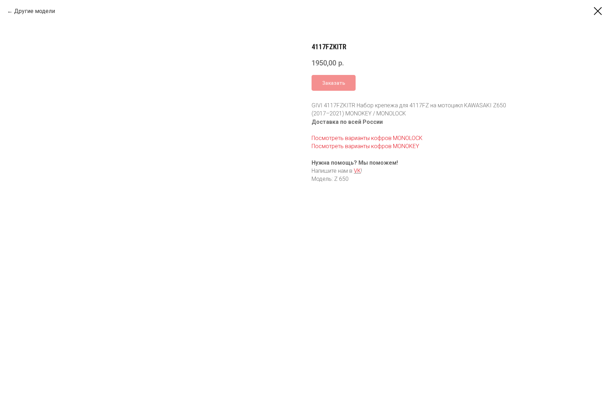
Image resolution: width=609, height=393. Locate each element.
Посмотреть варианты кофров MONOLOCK (367, 138)
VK (357, 170)
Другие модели (34, 11)
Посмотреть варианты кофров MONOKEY (365, 146)
